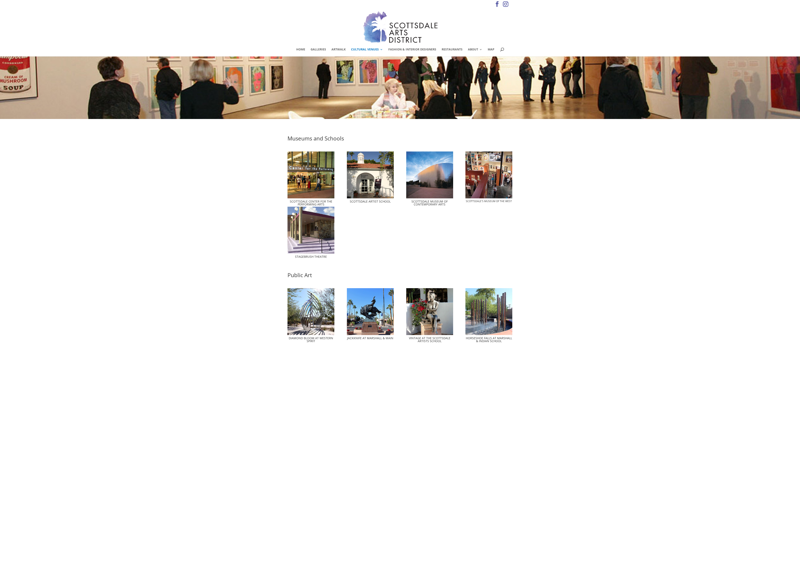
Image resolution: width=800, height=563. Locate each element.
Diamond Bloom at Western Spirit (311, 339)
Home (300, 49)
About (473, 49)
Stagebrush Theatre (311, 257)
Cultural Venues (365, 49)
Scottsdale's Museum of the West (489, 201)
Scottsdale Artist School (370, 201)
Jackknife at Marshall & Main (370, 338)
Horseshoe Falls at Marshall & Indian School (489, 339)
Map (491, 49)
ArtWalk (338, 49)
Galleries (318, 49)
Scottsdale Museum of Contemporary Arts (429, 202)
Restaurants (452, 49)
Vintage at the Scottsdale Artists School (429, 339)
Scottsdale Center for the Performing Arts (311, 202)
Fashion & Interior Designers (412, 49)
